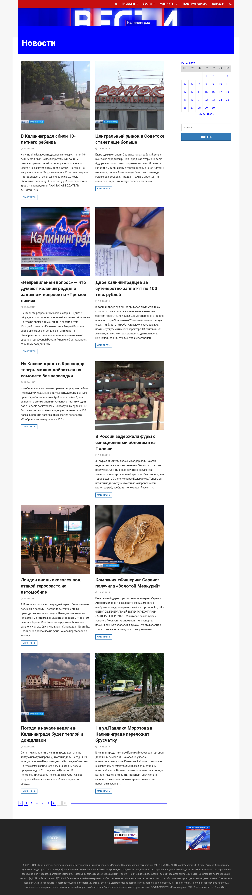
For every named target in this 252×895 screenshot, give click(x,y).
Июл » (210, 114)
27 (192, 107)
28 (199, 107)
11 (227, 83)
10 (220, 83)
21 (199, 99)
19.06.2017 (29, 148)
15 (206, 91)
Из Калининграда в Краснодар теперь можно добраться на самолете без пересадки (52, 370)
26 (185, 107)
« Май (202, 114)
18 (227, 91)
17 (220, 91)
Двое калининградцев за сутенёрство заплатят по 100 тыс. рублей (126, 288)
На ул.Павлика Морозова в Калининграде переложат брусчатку (124, 734)
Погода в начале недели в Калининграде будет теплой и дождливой (52, 734)
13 (192, 91)
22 (206, 99)
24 (220, 99)
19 (185, 99)
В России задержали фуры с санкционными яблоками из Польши (125, 442)
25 (227, 99)
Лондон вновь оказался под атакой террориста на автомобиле (50, 586)
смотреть (29, 197)
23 (213, 99)
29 (206, 107)
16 (213, 91)
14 (199, 91)
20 (192, 99)
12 (185, 91)
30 (213, 107)
